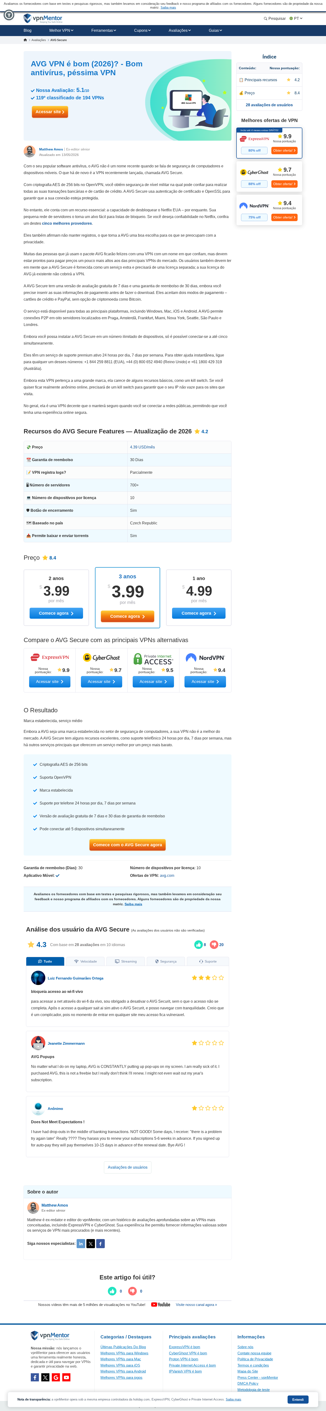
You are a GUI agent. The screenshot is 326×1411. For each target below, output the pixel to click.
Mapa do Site (247, 1371)
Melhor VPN (59, 30)
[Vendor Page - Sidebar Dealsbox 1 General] (269, 143)
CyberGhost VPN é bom (188, 1353)
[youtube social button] (66, 1377)
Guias (214, 30)
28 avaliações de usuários (269, 105)
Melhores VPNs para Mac (120, 1359)
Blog (28, 30)
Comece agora (125, 616)
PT (296, 18)
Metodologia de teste (253, 1390)
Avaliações (178, 30)
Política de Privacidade (255, 1359)
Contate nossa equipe (254, 1353)
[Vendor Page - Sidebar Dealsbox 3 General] (269, 210)
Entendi (298, 1399)
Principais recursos (261, 80)
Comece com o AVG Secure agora (127, 844)
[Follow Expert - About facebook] (100, 1243)
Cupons (140, 30)
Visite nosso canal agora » (196, 1304)
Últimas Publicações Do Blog (123, 1347)
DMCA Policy (247, 1383)
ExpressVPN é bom (184, 1347)
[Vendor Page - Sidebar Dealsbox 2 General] (269, 176)
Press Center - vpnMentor (257, 1377)
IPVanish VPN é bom (185, 1371)
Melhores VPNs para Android (123, 1371)
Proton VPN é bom (183, 1359)
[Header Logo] (43, 18)
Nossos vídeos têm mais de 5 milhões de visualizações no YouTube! (91, 1305)
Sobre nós (245, 1347)
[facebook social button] (35, 1377)
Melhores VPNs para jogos (121, 1377)
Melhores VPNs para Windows (124, 1353)
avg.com (167, 875)
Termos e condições (253, 1365)
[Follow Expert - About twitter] (90, 1243)
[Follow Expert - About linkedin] (81, 1243)
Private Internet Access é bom (192, 1365)
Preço (250, 93)
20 (221, 945)
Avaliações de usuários (127, 1167)
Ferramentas (102, 30)
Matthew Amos (51, 149)
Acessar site (49, 111)
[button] (9, 15)
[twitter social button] (45, 1377)
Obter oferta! (283, 150)
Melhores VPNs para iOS (120, 1365)
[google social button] (56, 1377)
